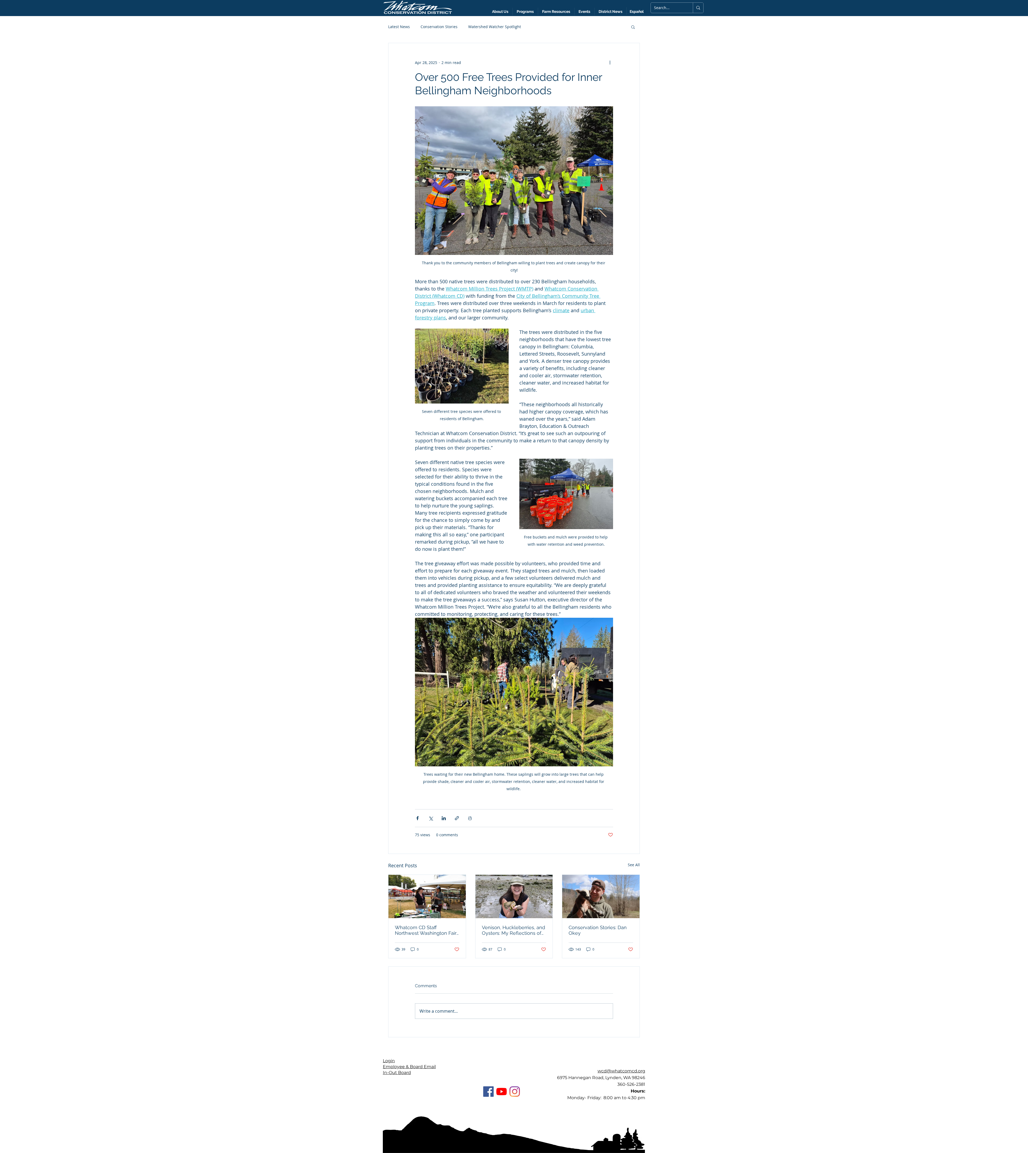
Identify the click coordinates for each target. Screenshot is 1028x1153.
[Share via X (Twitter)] (430, 818)
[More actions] (610, 62)
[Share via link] (456, 818)
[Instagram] (514, 1091)
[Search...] (698, 8)
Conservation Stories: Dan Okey (598, 930)
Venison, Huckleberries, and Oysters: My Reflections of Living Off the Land (513, 930)
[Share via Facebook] (417, 818)
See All (634, 864)
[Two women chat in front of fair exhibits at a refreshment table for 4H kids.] (427, 896)
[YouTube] (501, 1091)
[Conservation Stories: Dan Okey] (601, 896)
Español (637, 11)
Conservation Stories (439, 26)
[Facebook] (488, 1091)
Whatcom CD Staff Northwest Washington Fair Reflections (425, 930)
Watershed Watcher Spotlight (494, 26)
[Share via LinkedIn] (443, 818)
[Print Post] (470, 818)
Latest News (399, 26)
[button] (610, 11)
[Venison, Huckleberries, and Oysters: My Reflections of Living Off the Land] (514, 896)
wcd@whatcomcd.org (621, 1070)
